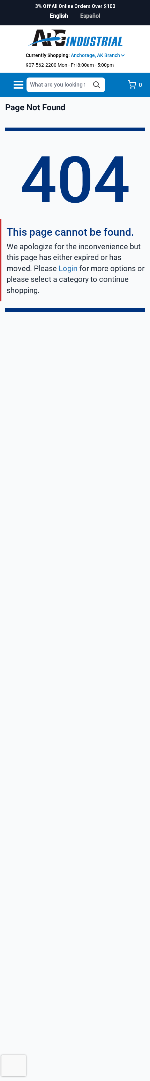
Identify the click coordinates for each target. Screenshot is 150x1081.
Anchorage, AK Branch (96, 55)
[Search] (96, 85)
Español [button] (90, 16)
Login (68, 268)
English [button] (59, 16)
